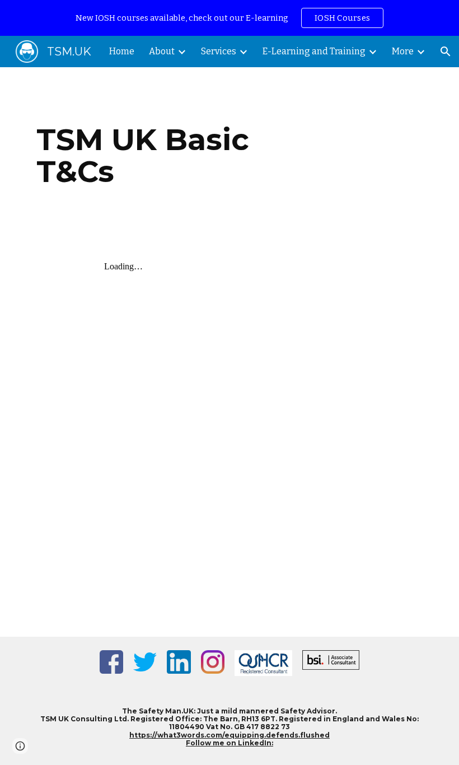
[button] (445, 51)
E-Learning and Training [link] (314, 51)
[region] (229, 18)
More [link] (403, 51)
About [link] (162, 51)
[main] (162, 155)
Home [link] (121, 51)
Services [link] (218, 51)
